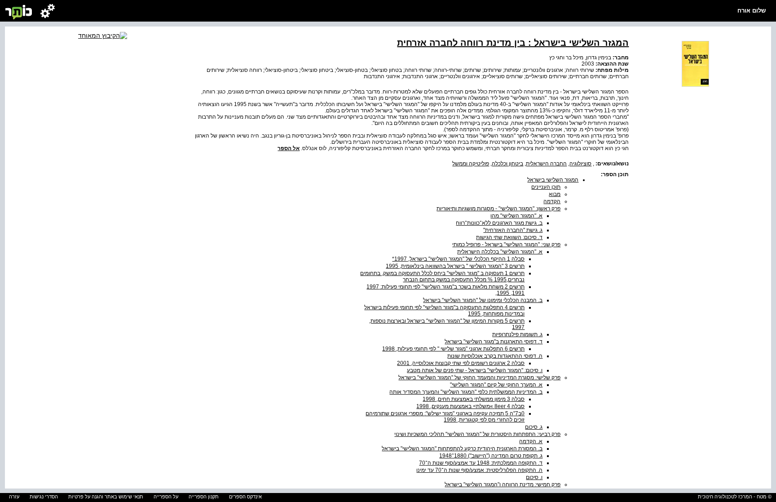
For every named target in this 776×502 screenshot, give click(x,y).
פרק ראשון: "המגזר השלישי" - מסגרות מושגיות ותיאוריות (498, 208)
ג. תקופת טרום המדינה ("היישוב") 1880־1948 (490, 456)
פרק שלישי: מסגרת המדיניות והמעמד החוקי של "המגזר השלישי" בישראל (479, 377)
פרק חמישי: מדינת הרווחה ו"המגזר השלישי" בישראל (502, 484)
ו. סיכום (534, 477)
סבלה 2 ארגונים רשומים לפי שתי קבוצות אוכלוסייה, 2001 (461, 363)
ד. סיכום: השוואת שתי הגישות (509, 237)
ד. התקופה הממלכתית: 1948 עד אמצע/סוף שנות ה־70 (480, 463)
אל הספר (289, 148)
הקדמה (551, 201)
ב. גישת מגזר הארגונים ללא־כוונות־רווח (499, 223)
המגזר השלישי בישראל (552, 180)
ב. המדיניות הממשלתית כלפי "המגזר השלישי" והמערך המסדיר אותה (465, 392)
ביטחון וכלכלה (507, 163)
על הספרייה (166, 496)
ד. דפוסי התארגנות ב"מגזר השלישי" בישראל (493, 341)
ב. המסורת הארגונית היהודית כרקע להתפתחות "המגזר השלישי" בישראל (462, 448)
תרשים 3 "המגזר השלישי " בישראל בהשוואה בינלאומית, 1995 (455, 266)
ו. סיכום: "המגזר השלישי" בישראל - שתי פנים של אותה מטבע (474, 370)
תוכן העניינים (545, 187)
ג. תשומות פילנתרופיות (517, 334)
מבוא (554, 194)
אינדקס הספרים (245, 496)
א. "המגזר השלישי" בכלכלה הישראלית (499, 252)
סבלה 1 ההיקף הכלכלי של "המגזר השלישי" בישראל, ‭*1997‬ (458, 259)
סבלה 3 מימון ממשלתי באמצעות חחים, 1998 (474, 399)
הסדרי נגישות (44, 496)
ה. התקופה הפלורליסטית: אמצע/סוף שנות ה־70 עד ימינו (479, 470)
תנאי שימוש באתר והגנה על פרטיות (105, 496)
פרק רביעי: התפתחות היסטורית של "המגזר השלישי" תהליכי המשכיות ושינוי (477, 434)
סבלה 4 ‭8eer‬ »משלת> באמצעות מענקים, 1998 (470, 406)
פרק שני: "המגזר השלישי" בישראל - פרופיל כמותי (506, 244)
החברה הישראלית (546, 163)
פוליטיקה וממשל (470, 163)
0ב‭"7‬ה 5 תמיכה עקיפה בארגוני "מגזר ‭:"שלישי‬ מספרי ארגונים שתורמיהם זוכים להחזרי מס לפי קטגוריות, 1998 (445, 416)
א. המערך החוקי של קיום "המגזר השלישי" (496, 385)
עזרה (14, 496)
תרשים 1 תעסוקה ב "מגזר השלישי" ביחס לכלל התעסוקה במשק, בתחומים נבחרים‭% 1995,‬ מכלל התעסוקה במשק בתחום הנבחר (442, 276)
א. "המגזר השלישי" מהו (516, 216)
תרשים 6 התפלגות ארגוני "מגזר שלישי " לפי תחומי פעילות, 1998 (453, 349)
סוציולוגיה (580, 163)
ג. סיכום (533, 427)
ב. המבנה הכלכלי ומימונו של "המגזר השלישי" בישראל (482, 300)
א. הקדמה (530, 441)
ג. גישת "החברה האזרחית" (512, 230)
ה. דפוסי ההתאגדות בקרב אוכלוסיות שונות (494, 356)
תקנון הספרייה (204, 496)
